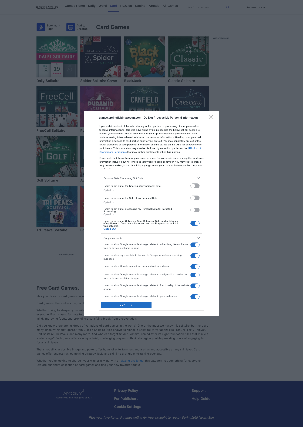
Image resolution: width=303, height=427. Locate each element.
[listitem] (151, 178)
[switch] (195, 185)
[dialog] (151, 213)
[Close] (212, 118)
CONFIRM (126, 304)
